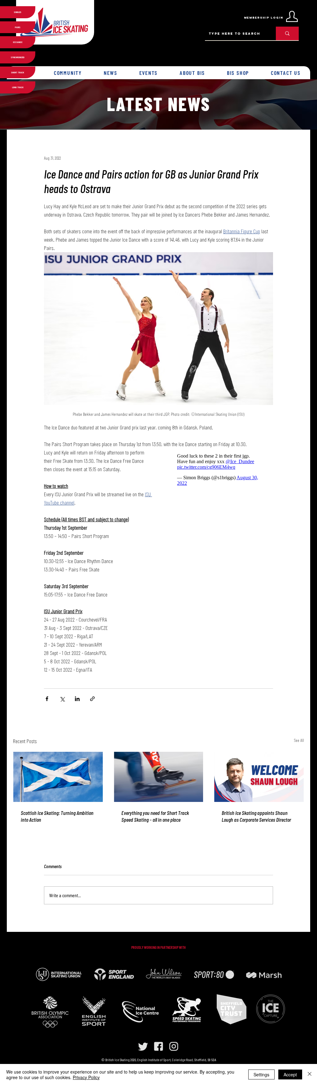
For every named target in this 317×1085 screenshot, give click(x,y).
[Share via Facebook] (47, 699)
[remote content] (219, 469)
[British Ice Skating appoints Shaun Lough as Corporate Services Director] (259, 777)
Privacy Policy (86, 1077)
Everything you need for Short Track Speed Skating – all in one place (155, 816)
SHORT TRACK (17, 72)
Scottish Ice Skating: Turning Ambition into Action (57, 816)
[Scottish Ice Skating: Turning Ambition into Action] (58, 777)
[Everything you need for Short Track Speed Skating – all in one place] (158, 777)
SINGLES (17, 12)
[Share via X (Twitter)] (62, 699)
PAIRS (17, 27)
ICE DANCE (17, 42)
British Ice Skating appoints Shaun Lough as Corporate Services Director (256, 816)
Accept (290, 1074)
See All (299, 740)
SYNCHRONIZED (17, 57)
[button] (68, 72)
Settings (261, 1074)
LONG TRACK (18, 87)
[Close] (309, 1074)
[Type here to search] (287, 33)
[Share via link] (92, 699)
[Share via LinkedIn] (77, 699)
